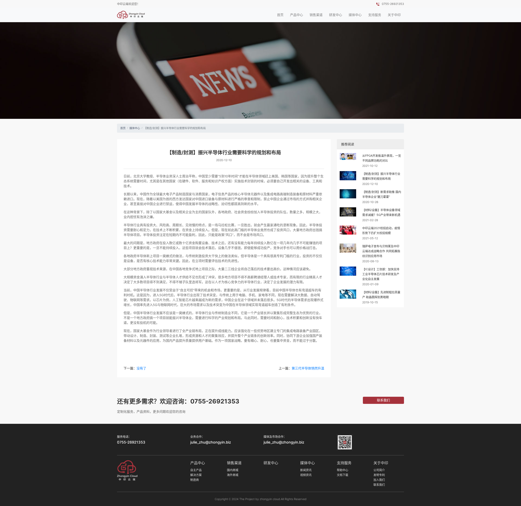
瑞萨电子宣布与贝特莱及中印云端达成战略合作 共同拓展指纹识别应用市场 (381, 251)
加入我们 (379, 479)
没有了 (141, 368)
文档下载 (342, 474)
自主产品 (196, 470)
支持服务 (374, 15)
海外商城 (232, 474)
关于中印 (394, 15)
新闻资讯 (306, 470)
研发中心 (335, 15)
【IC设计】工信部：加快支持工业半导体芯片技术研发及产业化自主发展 (380, 274)
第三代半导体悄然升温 (308, 368)
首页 (280, 15)
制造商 (194, 479)
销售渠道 (316, 15)
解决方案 (196, 474)
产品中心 (296, 15)
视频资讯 (306, 474)
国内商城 (232, 470)
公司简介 (379, 470)
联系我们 (379, 484)
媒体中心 (355, 15)
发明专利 (379, 474)
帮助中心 (342, 470)
